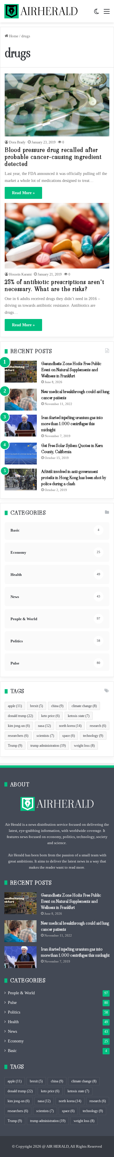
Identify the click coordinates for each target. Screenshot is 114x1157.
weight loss (84, 746)
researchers (18, 736)
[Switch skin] (96, 13)
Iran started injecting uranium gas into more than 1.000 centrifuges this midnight (72, 424)
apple (15, 706)
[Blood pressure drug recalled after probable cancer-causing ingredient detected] (57, 104)
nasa (44, 726)
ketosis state (78, 716)
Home (13, 36)
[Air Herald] (40, 11)
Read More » (23, 193)
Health (13, 1022)
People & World (21, 993)
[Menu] (107, 13)
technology (93, 736)
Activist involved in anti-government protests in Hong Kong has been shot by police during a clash (73, 478)
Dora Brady (17, 142)
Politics (14, 1012)
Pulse (12, 1002)
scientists (45, 736)
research (98, 726)
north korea (70, 726)
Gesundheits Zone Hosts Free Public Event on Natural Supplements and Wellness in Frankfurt (71, 370)
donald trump (20, 716)
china (57, 706)
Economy (16, 1041)
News (12, 1031)
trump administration (48, 746)
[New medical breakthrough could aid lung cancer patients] (21, 400)
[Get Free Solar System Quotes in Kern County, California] (21, 453)
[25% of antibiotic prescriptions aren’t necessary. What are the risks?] (57, 235)
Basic (12, 1051)
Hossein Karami (20, 274)
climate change (84, 706)
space (68, 736)
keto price (50, 716)
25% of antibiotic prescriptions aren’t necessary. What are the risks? (54, 285)
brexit (36, 706)
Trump (15, 746)
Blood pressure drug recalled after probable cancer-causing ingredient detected (53, 157)
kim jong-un (19, 726)
